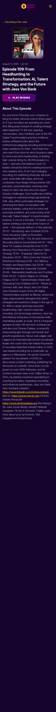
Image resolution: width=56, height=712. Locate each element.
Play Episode (21, 97)
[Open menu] (50, 6)
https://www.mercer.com (26, 395)
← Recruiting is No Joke (14, 22)
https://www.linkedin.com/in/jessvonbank (25, 392)
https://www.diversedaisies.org (19, 403)
